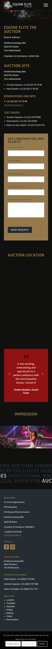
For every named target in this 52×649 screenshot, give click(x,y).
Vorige (9, 373)
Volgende (42, 373)
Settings (42, 644)
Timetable (10, 603)
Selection (10, 606)
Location (10, 600)
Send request (20, 230)
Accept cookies (13, 644)
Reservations (12, 619)
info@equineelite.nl (13, 105)
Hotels (9, 616)
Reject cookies (28, 644)
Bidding (9, 613)
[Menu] (44, 5)
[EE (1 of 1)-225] (49, 445)
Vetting (9, 610)
